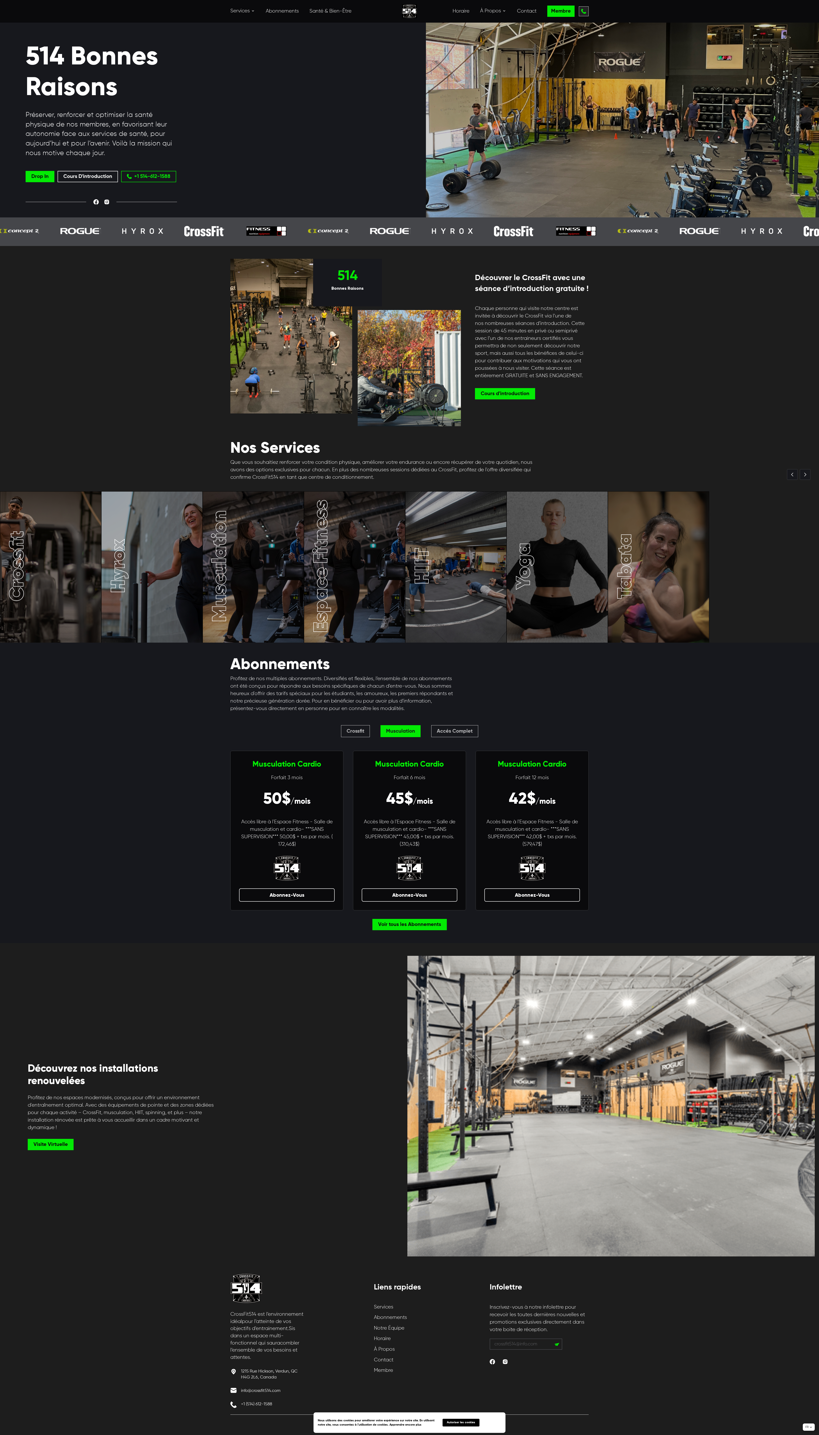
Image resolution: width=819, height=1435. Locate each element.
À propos (384, 1349)
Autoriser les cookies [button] (461, 1422)
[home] (409, 11)
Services (383, 1307)
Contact (527, 11)
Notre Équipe (389, 1328)
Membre (383, 1370)
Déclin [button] (492, 1422)
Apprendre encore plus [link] (405, 1424)
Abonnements (282, 11)
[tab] (355, 731)
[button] (242, 11)
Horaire (461, 11)
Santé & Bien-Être (330, 11)
